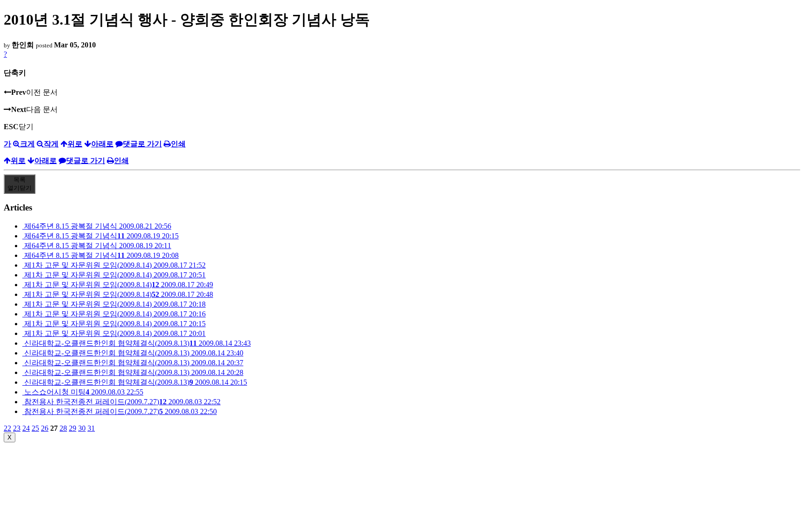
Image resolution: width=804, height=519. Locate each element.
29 (72, 428)
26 (44, 428)
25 (35, 428)
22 (7, 428)
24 (26, 428)
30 (82, 428)
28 (63, 428)
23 (16, 428)
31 (91, 428)
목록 (19, 183)
